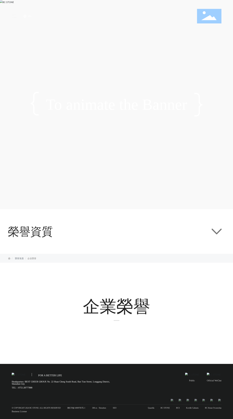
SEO (114, 408)
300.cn (94, 408)
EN (29, 16)
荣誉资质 (19, 258)
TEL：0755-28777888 (22, 388)
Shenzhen (102, 408)
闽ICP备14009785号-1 (76, 408)
